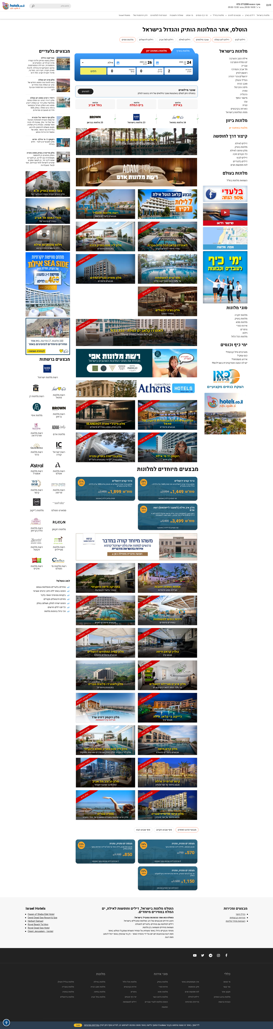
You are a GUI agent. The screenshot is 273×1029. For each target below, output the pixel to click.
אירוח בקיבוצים (130, 986)
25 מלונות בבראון (101, 120)
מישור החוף (241, 98)
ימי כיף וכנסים (202, 15)
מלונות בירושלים (67, 996)
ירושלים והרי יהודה (237, 76)
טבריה (244, 66)
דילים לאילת (184, 39)
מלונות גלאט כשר (160, 996)
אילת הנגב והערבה (238, 58)
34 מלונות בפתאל (183, 120)
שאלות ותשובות (176, 15)
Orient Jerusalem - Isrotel (40, 931)
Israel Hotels (124, 15)
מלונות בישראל (263, 15)
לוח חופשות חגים (239, 165)
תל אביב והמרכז (239, 69)
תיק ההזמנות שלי (140, 15)
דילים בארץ (250, 15)
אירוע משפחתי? (239, 359)
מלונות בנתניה (68, 991)
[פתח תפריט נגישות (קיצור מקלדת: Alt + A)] (6, 1022)
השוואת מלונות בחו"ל (237, 180)
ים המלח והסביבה (238, 62)
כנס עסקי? (242, 355)
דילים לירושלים (146, 39)
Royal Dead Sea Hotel (38, 928)
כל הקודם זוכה (240, 154)
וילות (245, 333)
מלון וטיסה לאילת (238, 150)
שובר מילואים (202, 39)
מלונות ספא (241, 322)
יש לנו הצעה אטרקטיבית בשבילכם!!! (229, 363)
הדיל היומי (240, 914)
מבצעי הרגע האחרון (187, 830)
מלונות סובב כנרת (98, 986)
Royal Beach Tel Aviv (38, 924)
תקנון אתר (226, 991)
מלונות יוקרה (241, 315)
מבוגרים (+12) (189, 71)
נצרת (245, 105)
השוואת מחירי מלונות (235, 921)
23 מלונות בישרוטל (142, 120)
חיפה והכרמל (240, 87)
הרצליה (243, 94)
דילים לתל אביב (166, 39)
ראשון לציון (241, 73)
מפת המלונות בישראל (236, 112)
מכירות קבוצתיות (237, 917)
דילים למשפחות (129, 1001)
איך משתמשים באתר (190, 981)
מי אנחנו (189, 15)
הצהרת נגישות (224, 1001)
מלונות (177, 104)
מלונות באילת (99, 981)
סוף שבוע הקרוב (164, 830)
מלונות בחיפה (99, 991)
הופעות (165, 1007)
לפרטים (85, 91)
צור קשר (226, 986)
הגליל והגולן (241, 80)
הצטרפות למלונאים (158, 15)
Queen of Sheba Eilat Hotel (41, 914)
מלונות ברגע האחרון (222, 996)
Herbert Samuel (35, 921)
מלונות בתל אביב (98, 996)
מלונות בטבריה (68, 986)
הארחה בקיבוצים (239, 109)
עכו (245, 101)
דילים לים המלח (221, 39)
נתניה (244, 91)
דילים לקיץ (240, 39)
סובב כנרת (242, 84)
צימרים (243, 329)
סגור (78, 1025)
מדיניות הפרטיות (192, 1001)
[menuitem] (263, 15)
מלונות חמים (127, 39)
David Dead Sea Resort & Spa (42, 917)
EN (267, 5)
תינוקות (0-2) (132, 71)
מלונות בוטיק (241, 147)
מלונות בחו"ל (218, 15)
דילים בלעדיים (240, 161)
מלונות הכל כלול (239, 336)
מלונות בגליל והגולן (66, 981)
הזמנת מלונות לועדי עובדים (156, 1001)
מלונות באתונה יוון (238, 127)
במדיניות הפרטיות (91, 1025)
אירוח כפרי (241, 326)
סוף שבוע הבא (143, 830)
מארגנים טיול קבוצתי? (236, 352)
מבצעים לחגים (234, 15)
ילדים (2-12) (160, 71)
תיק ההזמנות (193, 986)
